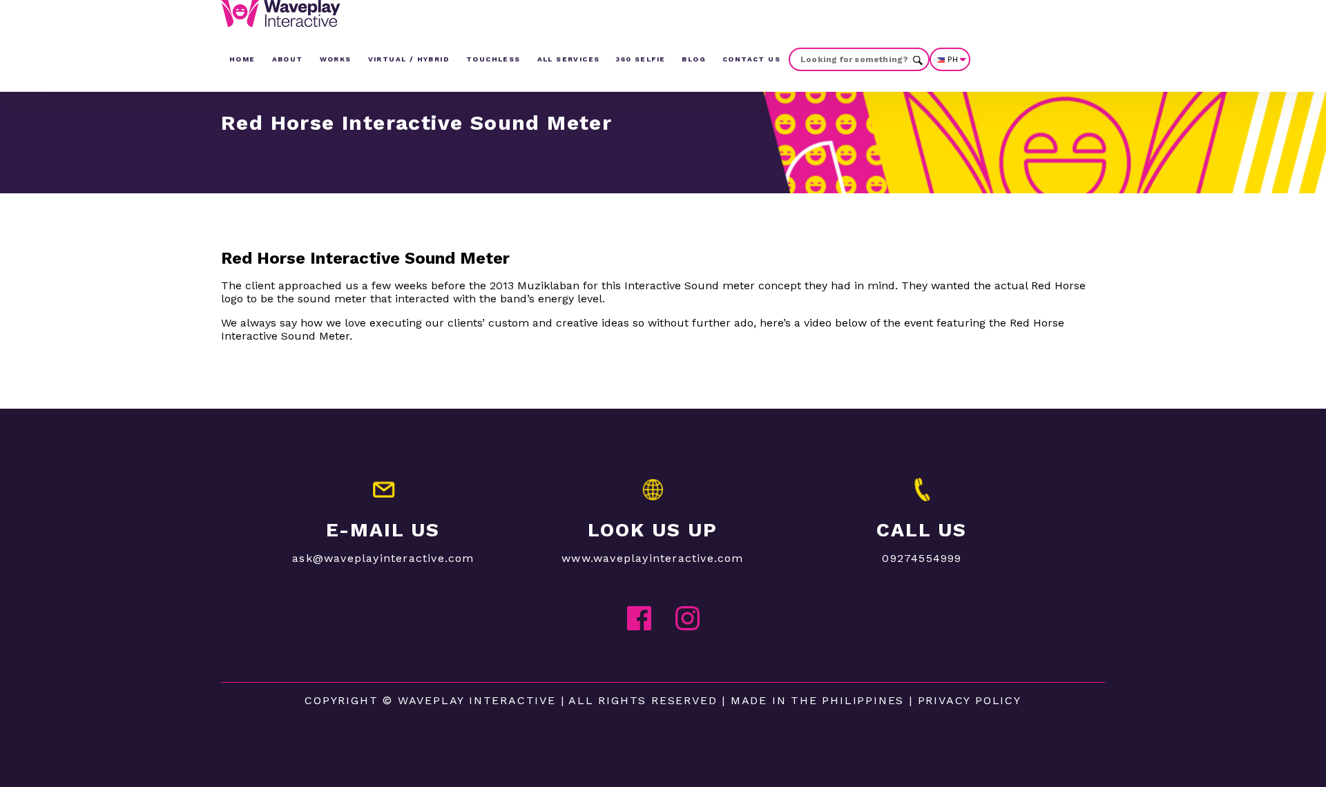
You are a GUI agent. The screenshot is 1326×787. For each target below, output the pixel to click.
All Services (568, 59)
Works (336, 59)
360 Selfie (640, 59)
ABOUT (287, 59)
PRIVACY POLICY (969, 700)
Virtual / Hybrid (409, 59)
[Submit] (918, 59)
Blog (694, 59)
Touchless (493, 59)
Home (242, 59)
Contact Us (751, 59)
